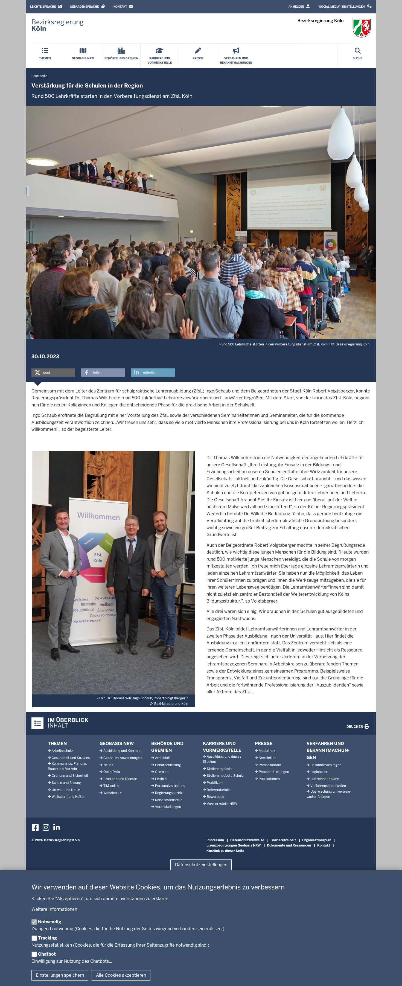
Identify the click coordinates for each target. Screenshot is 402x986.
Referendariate (218, 790)
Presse (263, 743)
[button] (345, 6)
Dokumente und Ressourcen (289, 845)
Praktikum (215, 783)
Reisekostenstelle (168, 800)
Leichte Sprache (43, 6)
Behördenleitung (168, 765)
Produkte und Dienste (120, 779)
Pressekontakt (270, 765)
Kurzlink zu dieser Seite (225, 851)
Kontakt (120, 6)
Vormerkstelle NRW (222, 804)
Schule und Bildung (66, 783)
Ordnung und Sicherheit (70, 775)
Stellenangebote (219, 769)
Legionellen (319, 772)
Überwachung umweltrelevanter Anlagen (329, 794)
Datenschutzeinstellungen (201, 865)
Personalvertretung (170, 786)
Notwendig (49, 922)
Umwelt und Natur (66, 790)
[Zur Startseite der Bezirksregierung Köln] (334, 28)
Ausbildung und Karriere (122, 751)
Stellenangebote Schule (225, 775)
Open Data (111, 772)
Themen (57, 743)
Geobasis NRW (117, 743)
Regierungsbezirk (168, 793)
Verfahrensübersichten (328, 786)
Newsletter (267, 758)
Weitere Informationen (54, 909)
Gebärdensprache (85, 6)
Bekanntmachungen (325, 765)
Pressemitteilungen (274, 772)
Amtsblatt (163, 758)
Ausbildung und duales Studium (222, 759)
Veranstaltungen (168, 807)
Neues (108, 765)
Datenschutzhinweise (247, 840)
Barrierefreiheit (283, 840)
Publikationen (269, 779)
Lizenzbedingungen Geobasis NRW (233, 845)
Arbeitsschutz (62, 751)
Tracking (47, 938)
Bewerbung (215, 797)
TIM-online (111, 786)
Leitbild (161, 779)
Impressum (215, 840)
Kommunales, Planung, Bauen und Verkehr (67, 766)
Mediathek (267, 751)
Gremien (161, 772)
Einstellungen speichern (60, 975)
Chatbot (47, 954)
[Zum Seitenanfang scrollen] (391, 976)
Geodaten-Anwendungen (122, 758)
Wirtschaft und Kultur (68, 797)
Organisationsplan (316, 840)
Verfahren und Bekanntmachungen (328, 750)
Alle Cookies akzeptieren (121, 975)
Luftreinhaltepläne (324, 779)
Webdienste (112, 793)
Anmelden (297, 6)
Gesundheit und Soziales (71, 758)
